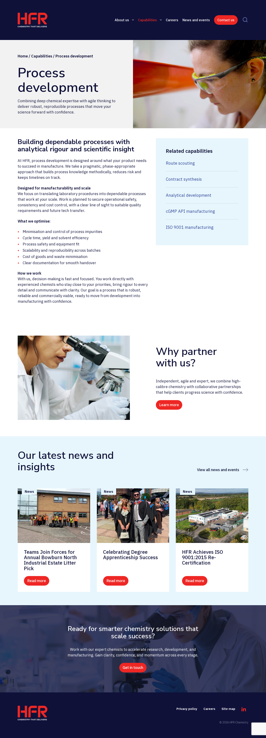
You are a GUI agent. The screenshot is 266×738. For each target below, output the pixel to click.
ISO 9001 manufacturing (189, 227)
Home (23, 56)
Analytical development (188, 195)
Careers (172, 20)
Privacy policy (186, 709)
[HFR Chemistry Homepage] (44, 20)
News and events (196, 20)
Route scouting (180, 163)
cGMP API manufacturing (190, 211)
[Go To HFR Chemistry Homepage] (32, 713)
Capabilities (147, 20)
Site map (228, 709)
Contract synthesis (184, 179)
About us (122, 20)
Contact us (225, 20)
